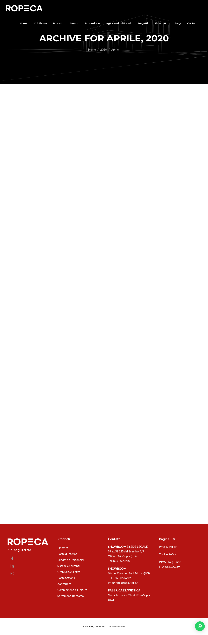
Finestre (62, 548)
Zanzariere (64, 584)
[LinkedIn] (12, 566)
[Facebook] (12, 559)
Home (92, 49)
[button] (200, 626)
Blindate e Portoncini (70, 560)
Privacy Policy (167, 546)
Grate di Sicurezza (68, 572)
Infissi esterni (104, 240)
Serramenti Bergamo (70, 596)
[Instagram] (12, 574)
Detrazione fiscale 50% (62, 240)
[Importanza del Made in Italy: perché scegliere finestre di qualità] (104, 364)
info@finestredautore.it (123, 582)
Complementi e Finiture (72, 590)
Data (34, 240)
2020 (103, 49)
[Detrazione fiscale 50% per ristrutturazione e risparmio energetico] (104, 197)
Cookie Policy (167, 554)
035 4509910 (121, 560)
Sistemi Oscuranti (68, 566)
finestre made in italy (61, 407)
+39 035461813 (123, 578)
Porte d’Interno (67, 554)
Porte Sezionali (66, 578)
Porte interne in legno (62, 492)
